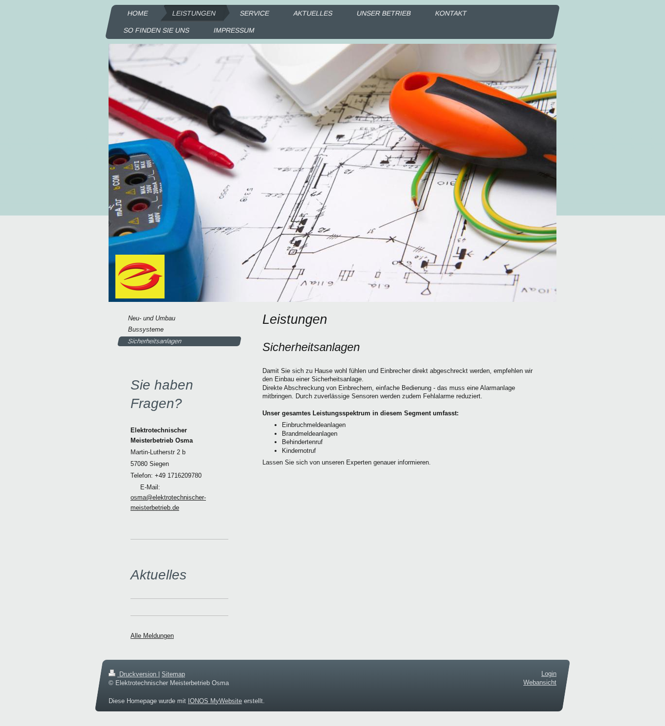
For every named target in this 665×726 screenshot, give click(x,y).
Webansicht (539, 682)
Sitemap (173, 674)
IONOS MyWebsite (215, 700)
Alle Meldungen (152, 635)
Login (548, 673)
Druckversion (137, 674)
